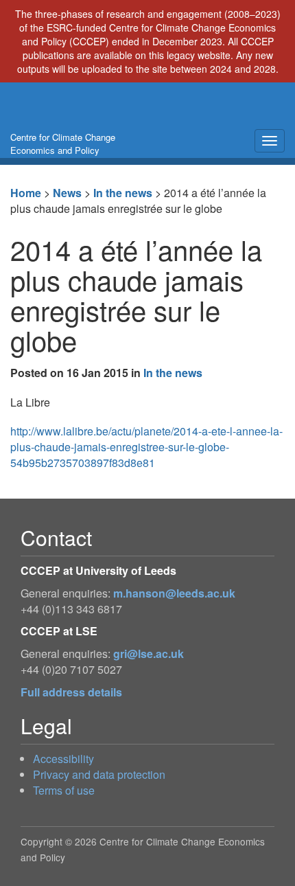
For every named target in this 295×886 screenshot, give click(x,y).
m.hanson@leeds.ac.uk (174, 593)
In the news (122, 193)
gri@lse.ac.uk (148, 653)
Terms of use (64, 790)
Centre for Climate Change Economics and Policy (62, 143)
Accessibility (63, 758)
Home (25, 193)
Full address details (71, 692)
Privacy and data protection (99, 774)
